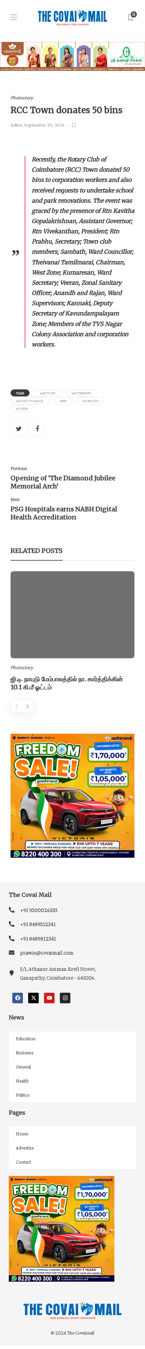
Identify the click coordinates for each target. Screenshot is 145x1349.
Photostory (22, 97)
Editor (16, 125)
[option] (72, 632)
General (23, 1067)
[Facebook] (17, 998)
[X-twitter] (33, 998)
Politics (23, 1095)
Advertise (25, 1148)
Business (24, 1052)
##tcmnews (81, 393)
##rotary (48, 393)
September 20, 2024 (44, 125)
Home (22, 1134)
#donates (90, 401)
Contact (23, 1162)
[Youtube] (49, 998)
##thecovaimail (30, 401)
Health (22, 1081)
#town (22, 408)
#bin (63, 401)
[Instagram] (65, 998)
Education (26, 1038)
